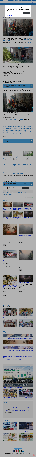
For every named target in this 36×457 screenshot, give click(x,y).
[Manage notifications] (34, 455)
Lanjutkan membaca (9, 15)
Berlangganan (26, 12)
